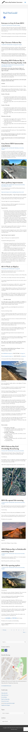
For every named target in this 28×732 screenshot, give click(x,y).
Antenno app (6, 703)
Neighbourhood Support (5, 705)
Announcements (17, 64)
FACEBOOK (8, 618)
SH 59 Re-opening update (10, 565)
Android (10, 703)
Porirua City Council (5, 701)
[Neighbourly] (2, 650)
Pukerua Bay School (4, 695)
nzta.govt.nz (23, 353)
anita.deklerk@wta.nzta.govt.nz (7, 353)
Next (24, 632)
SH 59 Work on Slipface (10, 266)
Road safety (14, 25)
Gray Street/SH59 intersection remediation (12, 144)
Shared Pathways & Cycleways (6, 66)
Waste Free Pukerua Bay (5, 699)
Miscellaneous (17, 147)
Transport (18, 25)
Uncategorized (15, 44)
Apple (13, 703)
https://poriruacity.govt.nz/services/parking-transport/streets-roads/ (12, 192)
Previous (4, 630)
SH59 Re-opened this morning (12, 500)
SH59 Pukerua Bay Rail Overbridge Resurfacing (10, 447)
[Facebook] (6, 650)
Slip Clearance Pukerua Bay (11, 42)
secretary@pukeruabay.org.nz (6, 685)
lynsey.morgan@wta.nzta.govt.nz (7, 356)
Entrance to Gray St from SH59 (12, 23)
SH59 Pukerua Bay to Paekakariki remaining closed (13, 550)
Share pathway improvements (12, 182)
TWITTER (14, 618)
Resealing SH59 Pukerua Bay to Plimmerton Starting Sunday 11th (13, 61)
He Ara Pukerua (4, 697)
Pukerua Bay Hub (4, 693)
